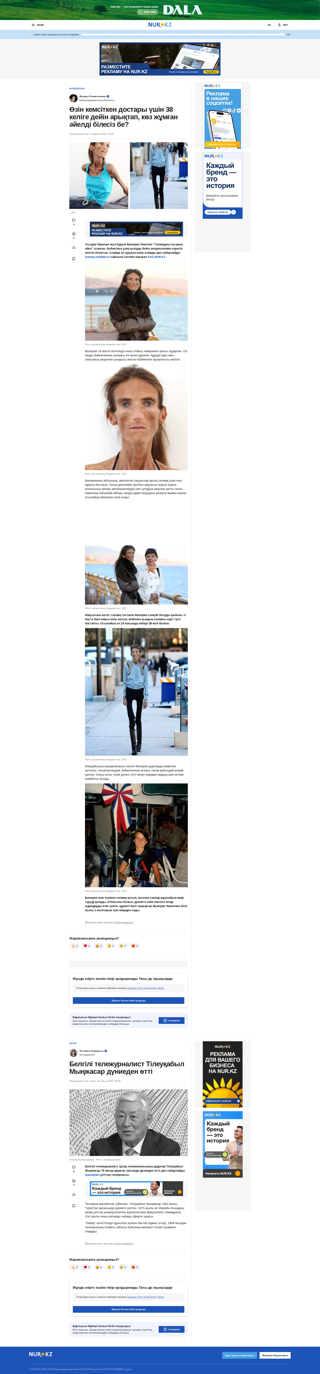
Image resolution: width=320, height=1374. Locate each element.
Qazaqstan (92, 1174)
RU (269, 25)
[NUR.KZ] (160, 25)
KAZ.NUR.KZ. (157, 257)
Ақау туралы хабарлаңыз (239, 1355)
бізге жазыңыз (124, 922)
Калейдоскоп (77, 88)
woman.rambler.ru (97, 257)
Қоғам (72, 1043)
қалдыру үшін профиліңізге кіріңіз (146, 988)
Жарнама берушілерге (275, 1355)
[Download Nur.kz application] (160, 10)
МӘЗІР (40, 25)
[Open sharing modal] (73, 247)
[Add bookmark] (74, 259)
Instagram (174, 1020)
